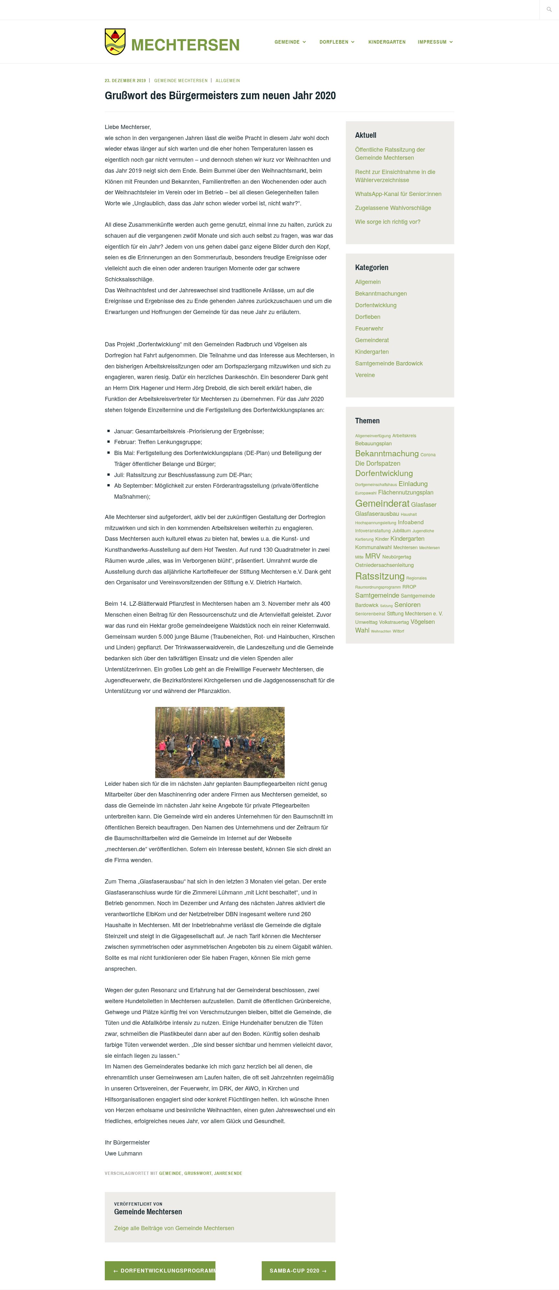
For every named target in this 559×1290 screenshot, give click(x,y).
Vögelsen (423, 621)
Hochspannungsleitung (375, 522)
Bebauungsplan (373, 443)
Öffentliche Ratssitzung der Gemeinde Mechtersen (390, 153)
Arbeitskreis (404, 435)
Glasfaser (423, 504)
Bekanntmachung (387, 453)
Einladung (413, 483)
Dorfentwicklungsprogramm (168, 1270)
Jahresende (228, 1173)
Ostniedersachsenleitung (384, 565)
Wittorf (398, 631)
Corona (428, 454)
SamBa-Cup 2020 (295, 1270)
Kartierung (364, 539)
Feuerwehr (369, 328)
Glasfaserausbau (377, 513)
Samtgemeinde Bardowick (389, 363)
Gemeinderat (372, 339)
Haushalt (409, 514)
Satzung (386, 605)
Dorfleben (334, 41)
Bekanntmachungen (381, 293)
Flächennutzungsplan (405, 492)
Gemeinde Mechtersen (181, 80)
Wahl (362, 629)
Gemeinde (287, 41)
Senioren (407, 604)
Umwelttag (366, 621)
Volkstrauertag (394, 621)
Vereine (365, 374)
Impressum (432, 41)
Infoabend (411, 522)
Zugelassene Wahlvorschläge (393, 207)
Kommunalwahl (373, 547)
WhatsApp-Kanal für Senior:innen (398, 193)
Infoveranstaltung (373, 530)
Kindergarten (387, 41)
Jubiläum (401, 530)
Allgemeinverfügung (373, 435)
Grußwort (198, 1173)
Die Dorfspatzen (377, 463)
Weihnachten (381, 631)
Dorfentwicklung (376, 304)
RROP (409, 586)
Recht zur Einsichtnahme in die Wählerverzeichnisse (395, 175)
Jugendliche (423, 530)
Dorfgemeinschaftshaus (376, 484)
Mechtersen (185, 44)
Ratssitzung (380, 575)
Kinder (382, 538)
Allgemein (228, 80)
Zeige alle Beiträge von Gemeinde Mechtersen (174, 1227)
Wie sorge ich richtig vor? (388, 221)
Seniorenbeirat (370, 613)
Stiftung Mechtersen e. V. (415, 613)
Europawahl (366, 492)
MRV (373, 555)
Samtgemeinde (377, 595)
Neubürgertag (396, 556)
